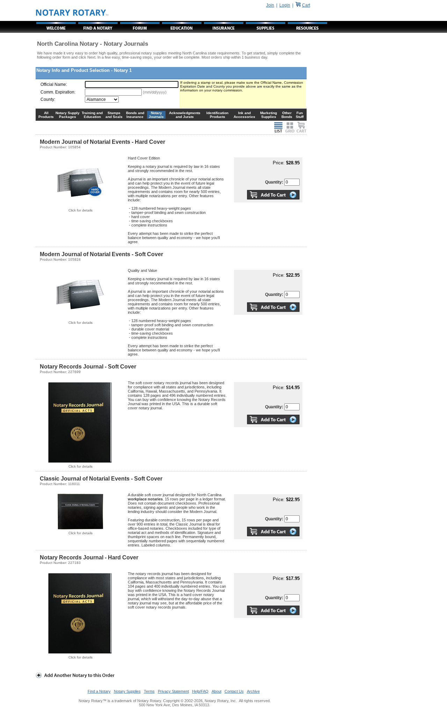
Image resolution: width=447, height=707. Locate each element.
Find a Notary (99, 691)
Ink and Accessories (244, 115)
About (216, 691)
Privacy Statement (173, 691)
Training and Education (92, 115)
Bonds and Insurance (135, 115)
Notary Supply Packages (68, 115)
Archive (253, 691)
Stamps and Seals (114, 115)
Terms (149, 691)
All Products (46, 115)
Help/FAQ (200, 691)
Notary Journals (156, 115)
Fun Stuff (299, 115)
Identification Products (217, 115)
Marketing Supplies (268, 115)
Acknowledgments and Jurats (184, 115)
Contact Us (234, 691)
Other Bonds (286, 115)
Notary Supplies (127, 691)
